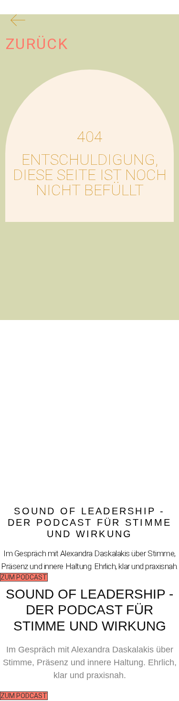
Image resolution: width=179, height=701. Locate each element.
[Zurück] (18, 24)
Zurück (36, 44)
